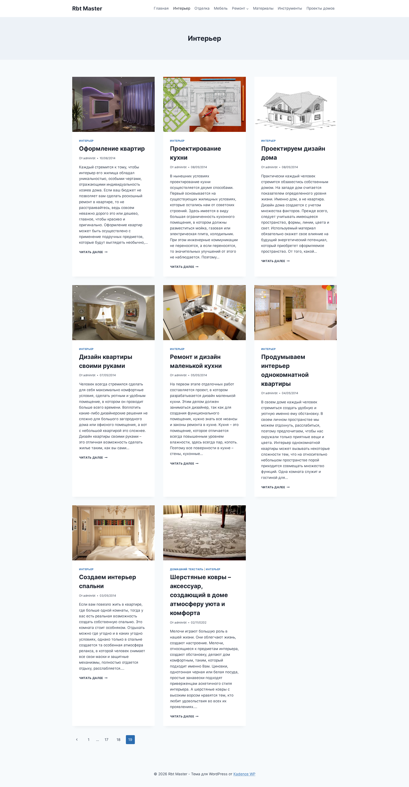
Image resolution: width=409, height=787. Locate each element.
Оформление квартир (112, 148)
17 (106, 739)
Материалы (263, 8)
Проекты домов (321, 8)
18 (118, 739)
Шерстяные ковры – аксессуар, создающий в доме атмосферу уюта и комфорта (200, 594)
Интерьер (181, 8)
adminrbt (89, 158)
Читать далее (93, 252)
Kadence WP (244, 774)
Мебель (221, 8)
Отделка (202, 8)
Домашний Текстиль (186, 569)
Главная (161, 8)
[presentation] (113, 104)
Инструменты (290, 8)
